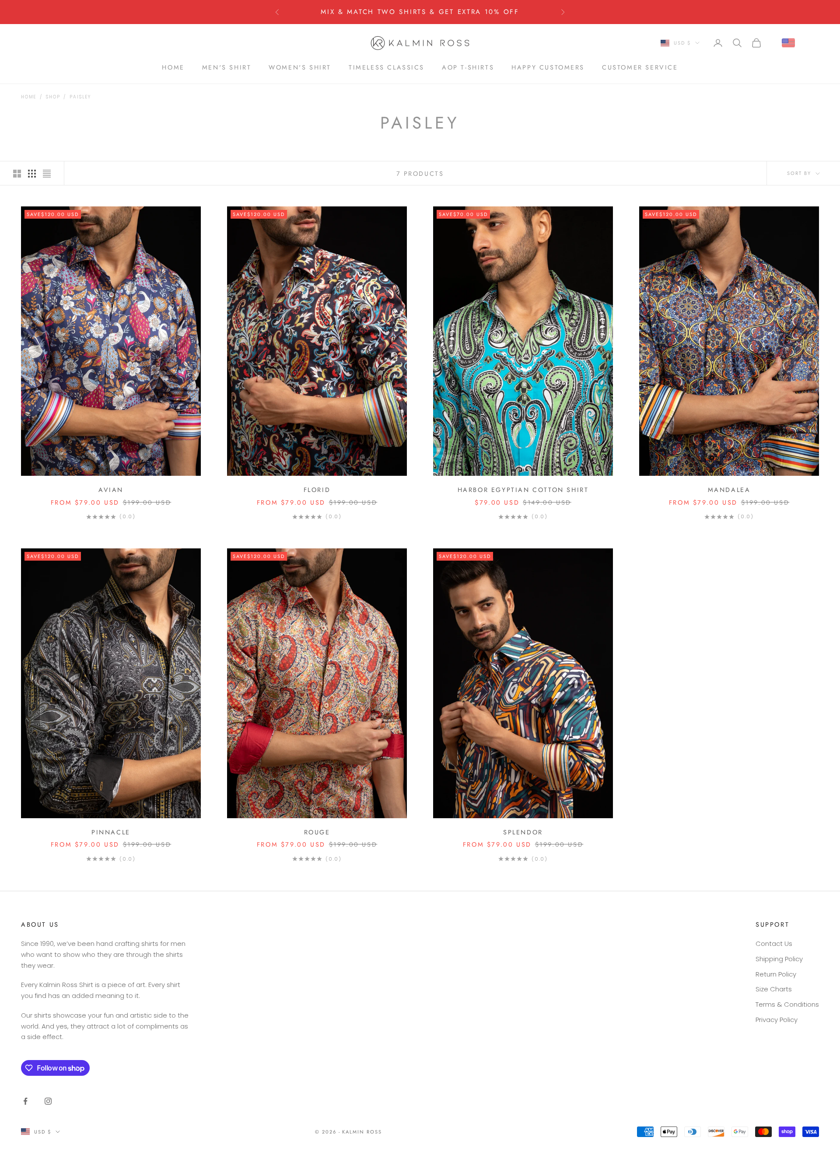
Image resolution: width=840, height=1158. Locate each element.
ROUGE (317, 832)
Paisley (80, 97)
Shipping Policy (779, 958)
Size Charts (774, 989)
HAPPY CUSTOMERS (547, 67)
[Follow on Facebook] (25, 1101)
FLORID (317, 489)
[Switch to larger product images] (17, 173)
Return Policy (776, 974)
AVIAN (110, 489)
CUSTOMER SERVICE (640, 67)
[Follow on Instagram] (48, 1101)
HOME (173, 67)
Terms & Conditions (787, 1004)
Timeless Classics (386, 67)
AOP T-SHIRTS (468, 67)
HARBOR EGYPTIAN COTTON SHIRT (523, 489)
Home (28, 97)
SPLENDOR (523, 832)
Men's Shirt (227, 67)
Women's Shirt (300, 67)
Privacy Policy (777, 1019)
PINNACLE (110, 832)
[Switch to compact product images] (47, 173)
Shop (53, 97)
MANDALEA (729, 489)
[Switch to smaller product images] (32, 173)
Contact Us (774, 943)
